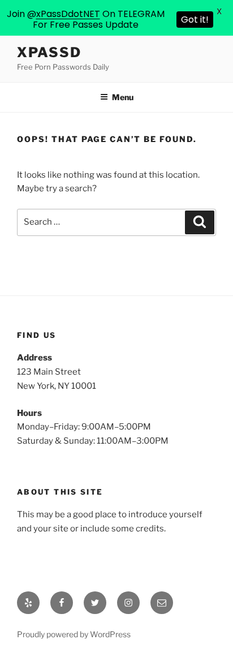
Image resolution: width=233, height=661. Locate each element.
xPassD (49, 52)
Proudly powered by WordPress (74, 634)
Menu (122, 97)
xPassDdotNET (68, 13)
